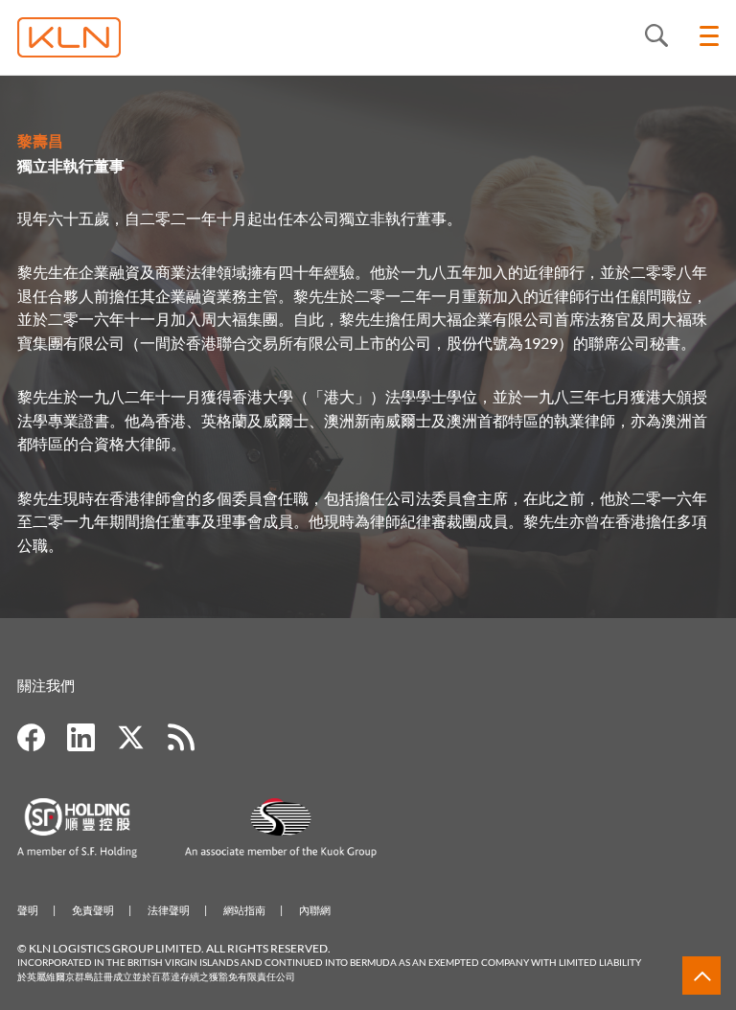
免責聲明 (93, 910)
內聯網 (315, 910)
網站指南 (244, 910)
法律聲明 (169, 910)
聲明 (27, 910)
